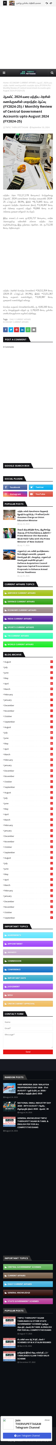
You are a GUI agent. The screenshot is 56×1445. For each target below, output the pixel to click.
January (28, 700)
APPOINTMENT (15, 943)
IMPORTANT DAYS (17, 978)
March (28, 689)
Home (6, 82)
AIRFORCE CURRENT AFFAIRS (22, 593)
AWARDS (12, 952)
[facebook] (15, 487)
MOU (10, 995)
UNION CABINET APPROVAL (21, 1003)
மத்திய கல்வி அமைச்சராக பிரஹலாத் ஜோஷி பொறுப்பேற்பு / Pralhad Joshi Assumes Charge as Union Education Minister (33, 516)
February (28, 694)
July (28, 667)
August (28, 661)
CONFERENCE (14, 969)
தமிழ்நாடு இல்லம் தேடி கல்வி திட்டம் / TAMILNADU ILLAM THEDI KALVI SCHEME (33, 1355)
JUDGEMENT (14, 986)
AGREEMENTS (14, 935)
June (28, 672)
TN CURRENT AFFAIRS (18, 635)
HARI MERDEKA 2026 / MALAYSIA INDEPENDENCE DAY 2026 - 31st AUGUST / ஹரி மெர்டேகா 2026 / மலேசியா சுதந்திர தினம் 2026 (33, 1089)
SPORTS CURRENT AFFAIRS (21, 627)
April (28, 683)
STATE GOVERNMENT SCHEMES (23, 1301)
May (28, 678)
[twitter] (41, 487)
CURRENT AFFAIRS (17, 1275)
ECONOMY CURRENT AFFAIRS (22, 82)
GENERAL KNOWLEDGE (19, 1292)
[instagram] (15, 494)
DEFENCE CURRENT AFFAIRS (21, 601)
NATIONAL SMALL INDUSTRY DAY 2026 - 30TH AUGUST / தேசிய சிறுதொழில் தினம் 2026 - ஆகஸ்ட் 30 (34, 1105)
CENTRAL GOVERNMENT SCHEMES (24, 1267)
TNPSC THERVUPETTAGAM (16, 127)
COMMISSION (14, 960)
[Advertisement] (28, 37)
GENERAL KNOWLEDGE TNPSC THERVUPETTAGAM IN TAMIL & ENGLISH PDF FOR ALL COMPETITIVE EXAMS (32, 1123)
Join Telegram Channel (28, 1435)
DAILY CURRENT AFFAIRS (20, 319)
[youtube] (41, 494)
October (28, 716)
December (28, 705)
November (28, 710)
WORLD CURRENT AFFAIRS (21, 644)
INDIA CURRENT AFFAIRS (20, 618)
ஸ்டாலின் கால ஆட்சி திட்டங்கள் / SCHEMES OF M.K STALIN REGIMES (34, 1341)
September (28, 721)
